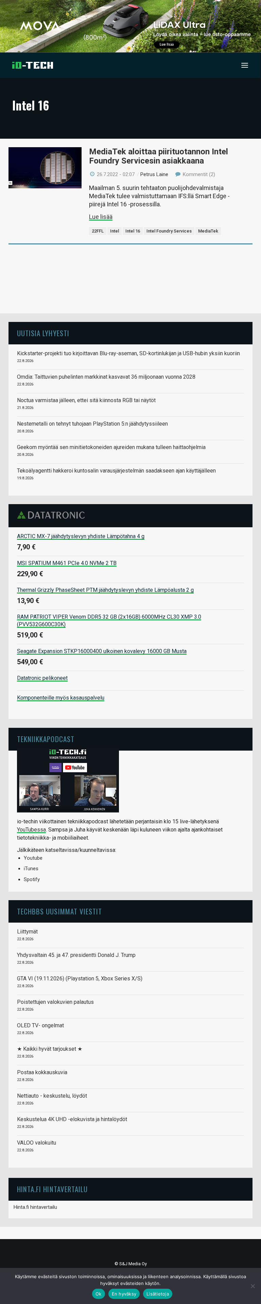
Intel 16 (132, 231)
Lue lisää (100, 216)
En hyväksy (124, 1294)
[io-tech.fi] (32, 65)
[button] (244, 65)
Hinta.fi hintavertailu (35, 1207)
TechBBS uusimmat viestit (59, 911)
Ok (98, 1294)
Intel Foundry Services (169, 231)
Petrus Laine (154, 174)
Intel (114, 231)
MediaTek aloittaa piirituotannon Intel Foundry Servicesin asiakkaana (158, 156)
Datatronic (53, 515)
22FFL (98, 231)
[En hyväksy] (252, 1286)
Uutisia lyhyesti (43, 333)
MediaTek (208, 231)
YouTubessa (31, 829)
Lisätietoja (157, 1294)
